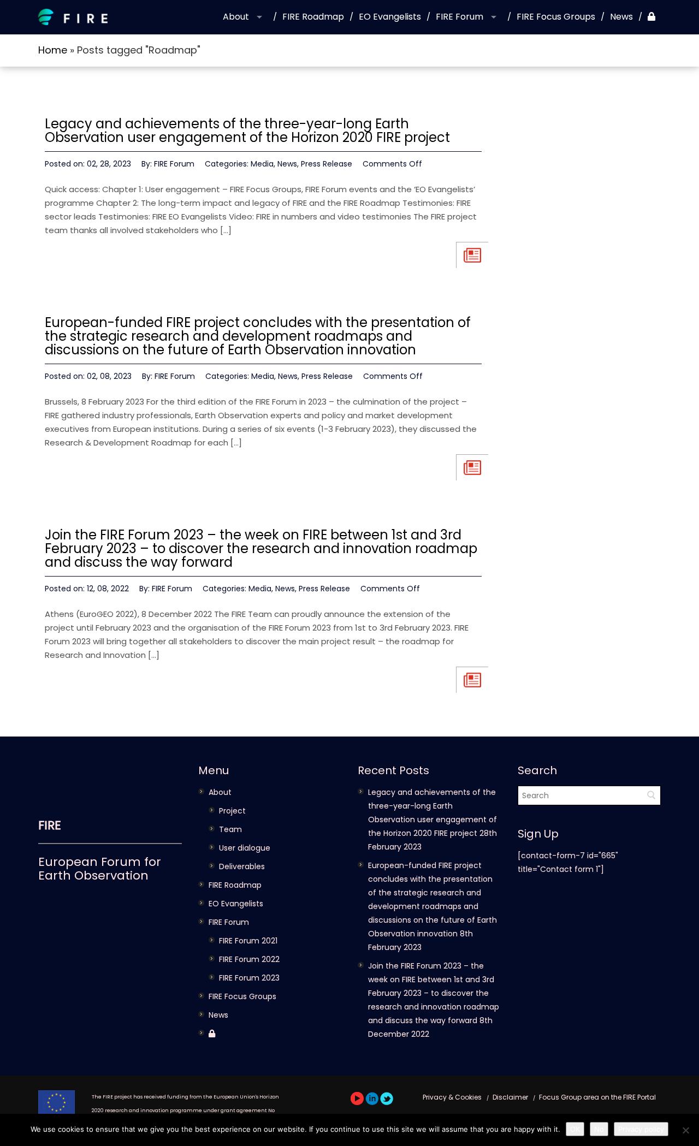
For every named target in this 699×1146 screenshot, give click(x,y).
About (236, 16)
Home (52, 50)
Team (230, 829)
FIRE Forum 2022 (249, 959)
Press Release (326, 163)
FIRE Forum (459, 16)
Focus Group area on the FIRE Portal (597, 1097)
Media (262, 163)
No (599, 1129)
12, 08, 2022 (108, 588)
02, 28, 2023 (109, 163)
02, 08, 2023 (109, 376)
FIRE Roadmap (313, 16)
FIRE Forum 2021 (248, 940)
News (621, 16)
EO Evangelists (390, 16)
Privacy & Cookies (452, 1097)
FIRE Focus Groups (556, 16)
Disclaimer (510, 1097)
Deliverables (242, 866)
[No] (685, 1130)
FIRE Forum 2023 (249, 977)
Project (232, 810)
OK (575, 1129)
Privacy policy (641, 1129)
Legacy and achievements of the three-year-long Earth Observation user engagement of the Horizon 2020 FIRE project (247, 130)
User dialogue (244, 847)
